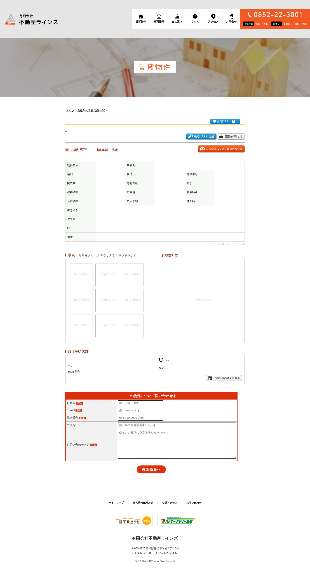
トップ (70, 110)
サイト (116, 502)
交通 (169, 502)
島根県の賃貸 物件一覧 (91, 110)
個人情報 (143, 502)
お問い (193, 502)
